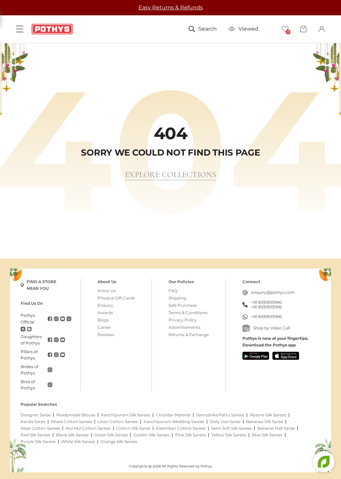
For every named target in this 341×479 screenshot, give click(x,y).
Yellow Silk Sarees (228, 435)
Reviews (106, 334)
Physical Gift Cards (116, 298)
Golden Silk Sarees (152, 435)
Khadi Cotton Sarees (71, 422)
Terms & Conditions (188, 312)
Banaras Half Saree (276, 428)
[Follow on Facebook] (50, 318)
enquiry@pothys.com (273, 292)
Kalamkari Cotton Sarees (180, 428)
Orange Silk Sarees (119, 442)
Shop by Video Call (271, 327)
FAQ (173, 290)
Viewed (248, 29)
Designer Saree (36, 415)
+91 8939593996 (266, 307)
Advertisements (184, 327)
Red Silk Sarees (35, 435)
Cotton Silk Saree (133, 428)
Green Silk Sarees (111, 435)
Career (104, 327)
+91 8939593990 (266, 302)
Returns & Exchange (189, 334)
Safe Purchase (183, 305)
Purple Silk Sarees (38, 442)
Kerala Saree (33, 422)
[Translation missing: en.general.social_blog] (29, 329)
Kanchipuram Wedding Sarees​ (174, 422)
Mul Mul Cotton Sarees (88, 428)
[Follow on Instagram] (56, 318)
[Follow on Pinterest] (23, 329)
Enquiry (105, 305)
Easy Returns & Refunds (171, 7)
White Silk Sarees (78, 442)
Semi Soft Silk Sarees (231, 428)
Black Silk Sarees (72, 435)
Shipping (177, 298)
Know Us (107, 290)
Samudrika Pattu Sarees (220, 415)
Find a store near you (41, 285)
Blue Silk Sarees (267, 435)
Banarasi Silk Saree (264, 422)
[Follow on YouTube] (62, 318)
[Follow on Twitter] (69, 318)
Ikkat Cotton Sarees (40, 428)
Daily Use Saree (225, 422)
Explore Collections (170, 175)
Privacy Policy (183, 320)
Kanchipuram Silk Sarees (125, 415)
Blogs (103, 320)
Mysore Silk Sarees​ (268, 415)
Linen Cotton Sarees (118, 422)
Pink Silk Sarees (190, 435)
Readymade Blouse (75, 415)
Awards (105, 312)
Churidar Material (173, 415)
